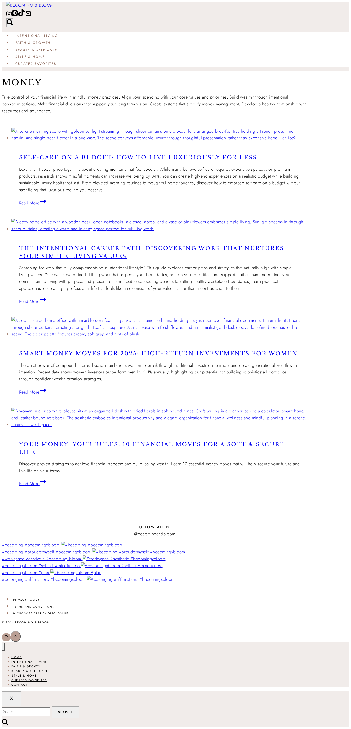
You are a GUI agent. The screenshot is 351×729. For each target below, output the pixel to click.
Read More (32, 203)
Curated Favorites (35, 63)
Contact (19, 685)
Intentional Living (36, 35)
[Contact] (28, 15)
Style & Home (30, 56)
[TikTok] (21, 15)
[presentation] (159, 135)
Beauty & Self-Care (36, 49)
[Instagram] (9, 15)
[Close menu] (3, 647)
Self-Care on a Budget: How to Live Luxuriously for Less (138, 157)
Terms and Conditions (33, 606)
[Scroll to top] (6, 637)
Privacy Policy (26, 600)
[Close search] (11, 698)
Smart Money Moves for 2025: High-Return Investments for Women (158, 353)
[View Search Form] (9, 22)
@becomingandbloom (154, 534)
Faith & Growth (33, 42)
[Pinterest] (15, 15)
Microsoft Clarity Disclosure (41, 613)
